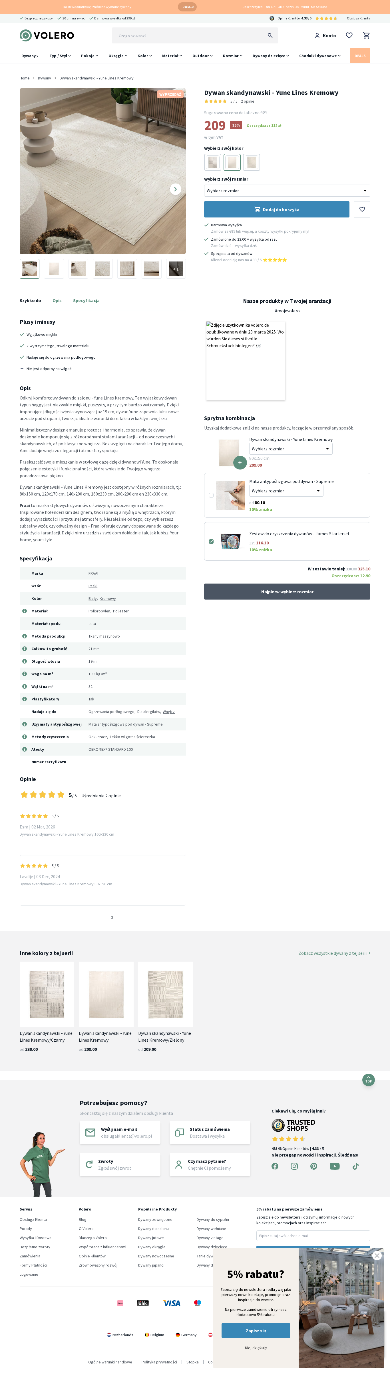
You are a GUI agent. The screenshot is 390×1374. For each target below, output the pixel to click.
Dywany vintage (210, 1237)
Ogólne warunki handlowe (110, 1362)
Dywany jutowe (151, 1237)
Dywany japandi (151, 1265)
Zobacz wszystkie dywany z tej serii (333, 953)
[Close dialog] (377, 1256)
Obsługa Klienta (358, 18)
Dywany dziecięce (269, 55)
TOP (368, 1081)
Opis (57, 300)
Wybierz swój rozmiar (226, 179)
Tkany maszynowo (104, 636)
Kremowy (108, 598)
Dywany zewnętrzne (155, 1219)
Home (25, 78)
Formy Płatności (33, 1265)
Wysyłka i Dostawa (35, 1237)
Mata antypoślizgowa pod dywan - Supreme (126, 724)
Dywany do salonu (153, 1228)
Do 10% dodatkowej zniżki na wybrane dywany (97, 7)
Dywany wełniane (211, 1228)
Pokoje (88, 55)
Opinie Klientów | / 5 (298, 1148)
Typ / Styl (58, 55)
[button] (245, 360)
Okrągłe (116, 55)
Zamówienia (30, 1256)
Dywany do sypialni (213, 1219)
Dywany (29, 55)
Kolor (143, 55)
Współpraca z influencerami (102, 1246)
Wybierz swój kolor (223, 148)
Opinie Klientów (92, 1256)
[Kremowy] (213, 162)
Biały (93, 598)
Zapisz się (256, 1330)
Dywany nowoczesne (156, 1256)
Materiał (170, 55)
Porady (26, 1228)
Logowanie (29, 1274)
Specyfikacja (86, 300)
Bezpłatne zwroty (35, 1246)
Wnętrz (169, 711)
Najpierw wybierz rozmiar (287, 591)
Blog (83, 1219)
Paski (93, 585)
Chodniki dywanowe (318, 55)
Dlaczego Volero (93, 1237)
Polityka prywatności (159, 1362)
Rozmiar (231, 55)
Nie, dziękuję (256, 1347)
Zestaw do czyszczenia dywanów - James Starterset (299, 533)
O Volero (86, 1228)
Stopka (192, 1362)
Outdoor (200, 55)
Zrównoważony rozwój (98, 1265)
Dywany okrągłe (152, 1246)
